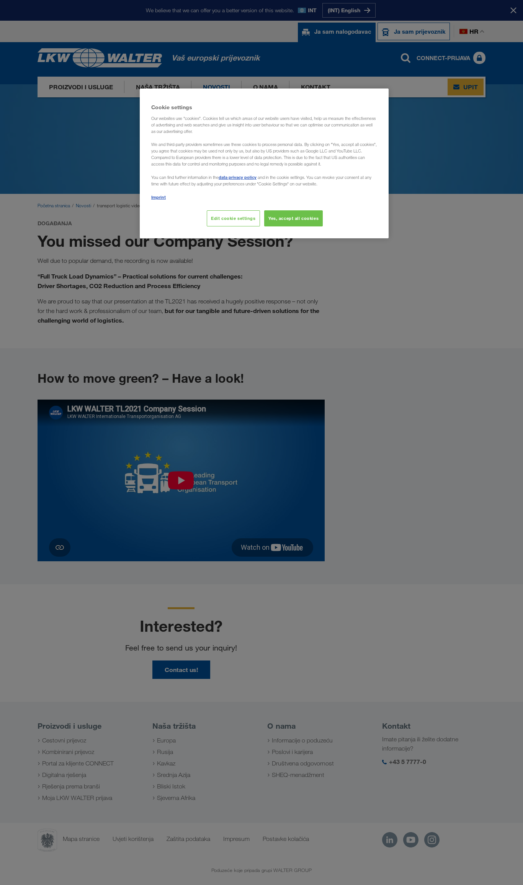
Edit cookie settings (233, 218)
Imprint (158, 197)
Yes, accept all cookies (293, 218)
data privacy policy (238, 177)
